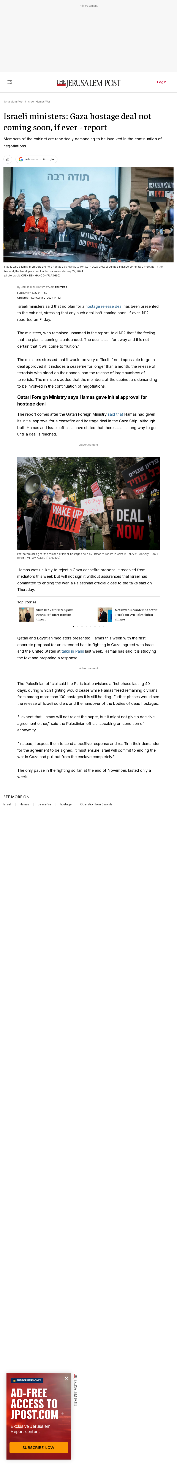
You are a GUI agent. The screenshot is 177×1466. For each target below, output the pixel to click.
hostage (66, 804)
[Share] (7, 159)
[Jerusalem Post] (88, 83)
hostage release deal (103, 306)
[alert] (38, 1416)
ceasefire (44, 804)
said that (115, 414)
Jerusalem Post (13, 101)
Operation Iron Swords (96, 804)
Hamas (24, 804)
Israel (7, 804)
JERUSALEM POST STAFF (37, 287)
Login (161, 82)
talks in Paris (73, 651)
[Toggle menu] (10, 82)
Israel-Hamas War (39, 101)
